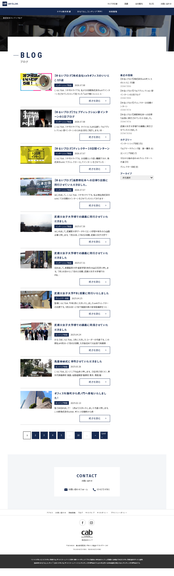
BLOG (151, 3)
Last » (104, 435)
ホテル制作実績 (64, 11)
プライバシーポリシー (119, 512)
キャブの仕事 (112, 3)
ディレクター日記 (127, 166)
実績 (126, 3)
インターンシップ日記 (129, 143)
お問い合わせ (166, 3)
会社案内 (139, 3)
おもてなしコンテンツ (90, 11)
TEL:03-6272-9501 (80, 549)
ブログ (80, 512)
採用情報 (113, 11)
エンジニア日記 (127, 153)
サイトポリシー (102, 512)
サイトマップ (89, 512)
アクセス (50, 512)
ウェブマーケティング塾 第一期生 (135, 148)
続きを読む (95, 100)
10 (78, 435)
